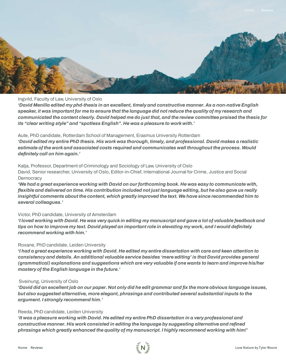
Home (249, 10)
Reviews (267, 10)
